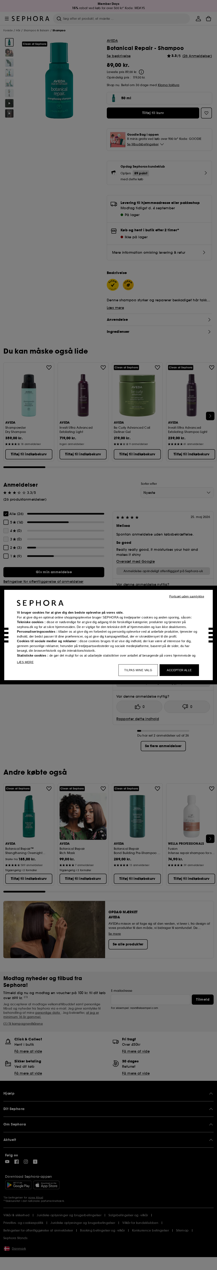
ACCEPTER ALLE (179, 670)
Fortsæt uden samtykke (186, 596)
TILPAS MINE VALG (138, 670)
